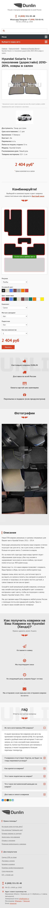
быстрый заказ (38, 196)
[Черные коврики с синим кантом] (35, 435)
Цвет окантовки (8, 296)
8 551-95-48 (26, 16)
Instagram (13, 903)
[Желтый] (42, 299)
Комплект (5, 304)
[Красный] (26, 290)
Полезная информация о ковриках (14, 844)
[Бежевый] (7, 290)
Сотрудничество (7, 871)
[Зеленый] (31, 299)
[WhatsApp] (10, 800)
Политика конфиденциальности (12, 868)
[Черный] (4, 290)
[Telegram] (13, 800)
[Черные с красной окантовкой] (35, 480)
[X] (8, 800)
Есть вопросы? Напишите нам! (12, 830)
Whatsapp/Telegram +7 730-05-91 (26, 19)
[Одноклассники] (5, 800)
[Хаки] (15, 299)
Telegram (26, 901)
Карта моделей (14, 49)
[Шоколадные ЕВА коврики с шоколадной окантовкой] (35, 502)
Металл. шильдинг (8, 313)
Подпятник (6, 321)
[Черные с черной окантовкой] (13, 502)
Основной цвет (7, 287)
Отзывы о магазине (8, 840)
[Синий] (11, 290)
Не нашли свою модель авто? (12, 827)
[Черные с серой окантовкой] (35, 457)
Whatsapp (18, 901)
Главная (4, 49)
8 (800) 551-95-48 (13, 883)
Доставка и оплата (8, 861)
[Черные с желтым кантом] (13, 457)
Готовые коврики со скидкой (11, 833)
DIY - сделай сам (7, 875)
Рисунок (5, 278)
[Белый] (38, 299)
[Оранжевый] (23, 290)
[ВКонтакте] (3, 800)
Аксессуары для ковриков (11, 837)
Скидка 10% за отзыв (9, 857)
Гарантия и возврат (8, 864)
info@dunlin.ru (24, 899)
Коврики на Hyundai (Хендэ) (30, 49)
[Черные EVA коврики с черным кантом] (13, 435)
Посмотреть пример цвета (24, 256)
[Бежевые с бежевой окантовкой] (13, 480)
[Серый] (19, 290)
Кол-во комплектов (9, 330)
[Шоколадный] (15, 290)
